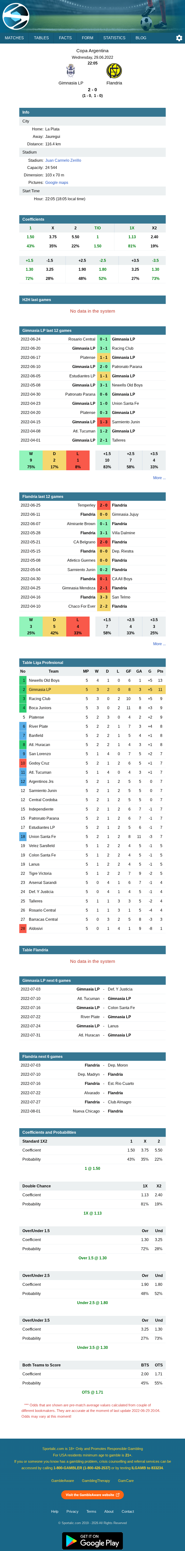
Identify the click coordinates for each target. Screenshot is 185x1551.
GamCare (126, 1481)
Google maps (56, 182)
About (108, 1511)
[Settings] (179, 38)
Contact (128, 1511)
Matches (14, 38)
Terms (91, 1511)
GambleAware (62, 1481)
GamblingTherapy (96, 1481)
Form (87, 38)
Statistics (114, 38)
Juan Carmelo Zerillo (63, 160)
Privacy (72, 1511)
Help (54, 1511)
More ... (159, 478)
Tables (41, 38)
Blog (141, 38)
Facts (65, 38)
